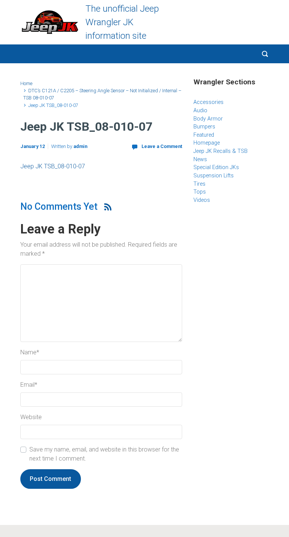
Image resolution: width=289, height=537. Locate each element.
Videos (201, 200)
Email (28, 384)
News (200, 159)
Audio (200, 110)
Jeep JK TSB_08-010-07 (52, 166)
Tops (199, 192)
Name (29, 352)
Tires (199, 184)
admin (80, 146)
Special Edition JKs (216, 167)
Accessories (208, 102)
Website (31, 417)
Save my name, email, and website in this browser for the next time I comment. (104, 454)
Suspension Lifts (213, 175)
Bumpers (204, 127)
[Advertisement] (240, 271)
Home (26, 83)
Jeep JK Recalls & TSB (220, 151)
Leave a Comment (161, 146)
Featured (203, 135)
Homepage (206, 143)
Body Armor (208, 119)
